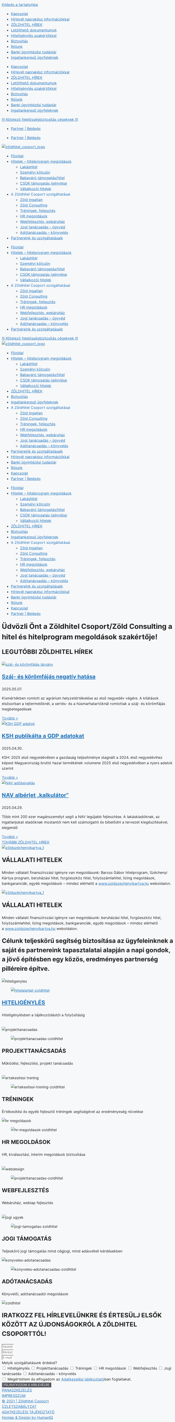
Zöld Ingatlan (31, 199)
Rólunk (17, 46)
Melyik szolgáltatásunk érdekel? (29, 1362)
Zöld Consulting (33, 205)
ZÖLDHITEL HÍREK (26, 24)
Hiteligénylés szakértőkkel (34, 35)
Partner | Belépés (26, 128)
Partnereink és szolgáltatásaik (37, 238)
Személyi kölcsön (35, 172)
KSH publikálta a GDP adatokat (43, 736)
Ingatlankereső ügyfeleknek (34, 57)
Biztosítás (19, 41)
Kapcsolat (19, 13)
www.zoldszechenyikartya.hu (123, 883)
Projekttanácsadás (52, 1368)
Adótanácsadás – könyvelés (44, 232)
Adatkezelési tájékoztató (82, 1379)
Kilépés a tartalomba (20, 4)
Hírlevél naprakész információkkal (40, 19)
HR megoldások (33, 216)
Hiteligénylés (19, 1368)
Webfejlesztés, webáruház (42, 221)
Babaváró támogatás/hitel (42, 177)
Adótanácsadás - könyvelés (52, 1373)
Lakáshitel (28, 167)
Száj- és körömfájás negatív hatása (48, 676)
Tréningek (84, 1368)
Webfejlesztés (145, 1368)
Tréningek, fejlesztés (37, 210)
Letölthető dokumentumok (34, 30)
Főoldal (17, 156)
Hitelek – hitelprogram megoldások (41, 161)
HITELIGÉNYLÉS (23, 1002)
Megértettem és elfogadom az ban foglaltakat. (69, 1379)
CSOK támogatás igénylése (43, 183)
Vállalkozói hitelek (35, 188)
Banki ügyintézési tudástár (34, 52)
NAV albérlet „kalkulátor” (35, 795)
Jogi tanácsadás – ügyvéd (42, 227)
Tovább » (10, 718)
